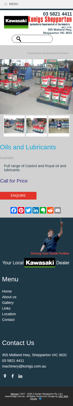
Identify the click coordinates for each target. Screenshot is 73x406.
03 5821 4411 (57, 14)
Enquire (18, 195)
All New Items (61, 53)
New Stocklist (44, 53)
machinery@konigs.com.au (24, 366)
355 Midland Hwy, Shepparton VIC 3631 (57, 31)
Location (9, 314)
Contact (8, 320)
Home (30, 53)
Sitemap (14, 394)
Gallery (8, 303)
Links (6, 308)
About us (9, 297)
